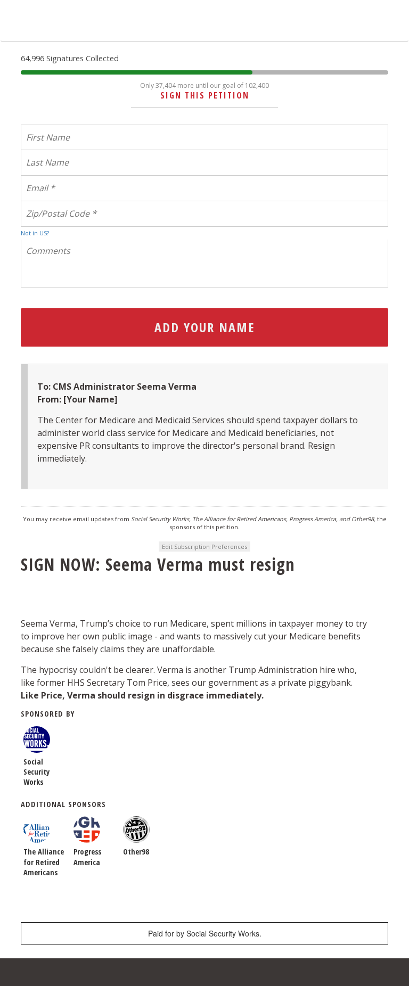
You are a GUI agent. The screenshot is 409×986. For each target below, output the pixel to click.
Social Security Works (36, 772)
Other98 (136, 852)
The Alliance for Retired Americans (43, 862)
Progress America (87, 857)
